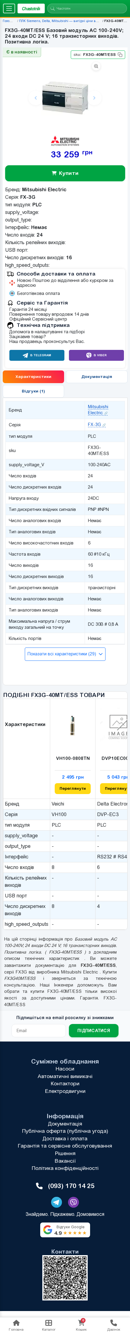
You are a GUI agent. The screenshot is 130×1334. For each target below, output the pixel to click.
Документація (65, 1124)
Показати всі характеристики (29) (62, 653)
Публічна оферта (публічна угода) (65, 1131)
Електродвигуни (65, 1091)
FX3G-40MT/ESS (94, 54)
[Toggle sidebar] (9, 8)
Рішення (65, 1153)
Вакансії (65, 1161)
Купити (68, 173)
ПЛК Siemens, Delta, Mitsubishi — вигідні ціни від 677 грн (65, 21)
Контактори (65, 1083)
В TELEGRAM (40, 355)
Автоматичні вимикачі (65, 1076)
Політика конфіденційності (65, 1168)
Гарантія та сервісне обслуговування (65, 1146)
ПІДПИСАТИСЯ (93, 1030)
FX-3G (94, 424)
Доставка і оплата (65, 1138)
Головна (9, 21)
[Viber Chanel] (73, 1202)
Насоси (65, 1069)
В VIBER (100, 355)
